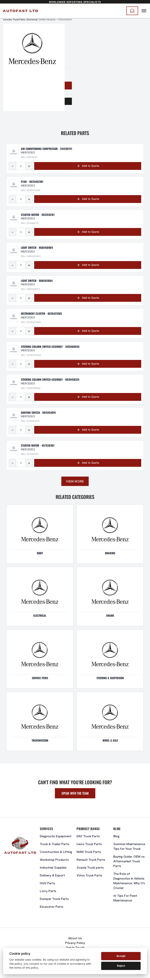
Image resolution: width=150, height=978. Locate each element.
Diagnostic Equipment (55, 836)
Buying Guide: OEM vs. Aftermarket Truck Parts (129, 861)
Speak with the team (75, 793)
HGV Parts (47, 883)
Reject (121, 965)
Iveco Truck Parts (89, 844)
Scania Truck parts (90, 867)
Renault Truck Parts (91, 859)
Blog (116, 836)
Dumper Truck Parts (54, 898)
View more (75, 481)
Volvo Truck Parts (89, 875)
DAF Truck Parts (88, 836)
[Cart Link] (132, 10)
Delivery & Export (52, 875)
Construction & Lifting (56, 852)
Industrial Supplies (53, 867)
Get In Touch (75, 947)
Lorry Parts (48, 891)
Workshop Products (54, 859)
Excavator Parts (51, 906)
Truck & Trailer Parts (54, 844)
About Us (75, 938)
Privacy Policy (75, 943)
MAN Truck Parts (89, 852)
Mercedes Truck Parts (13, 19)
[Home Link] (20, 11)
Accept (120, 955)
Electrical (32, 19)
